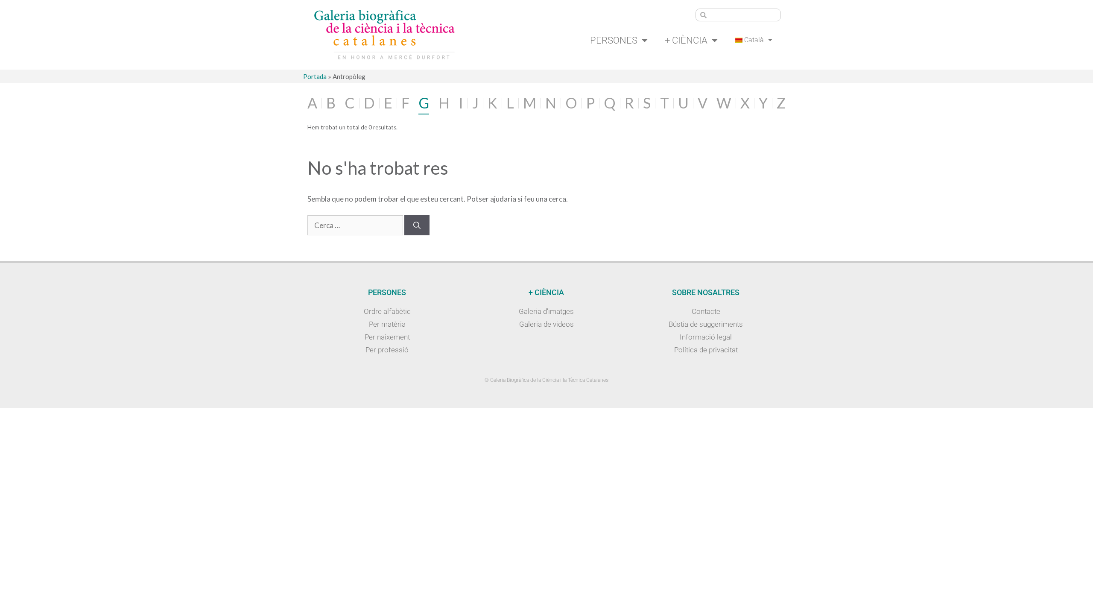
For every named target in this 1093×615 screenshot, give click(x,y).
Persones (613, 40)
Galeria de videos (546, 324)
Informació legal (706, 337)
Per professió (387, 350)
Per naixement (387, 337)
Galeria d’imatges (546, 311)
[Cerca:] (355, 225)
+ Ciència (686, 40)
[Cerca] (417, 225)
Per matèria (387, 324)
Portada (315, 76)
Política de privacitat (706, 350)
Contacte (706, 311)
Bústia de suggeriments (706, 324)
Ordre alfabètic (387, 311)
